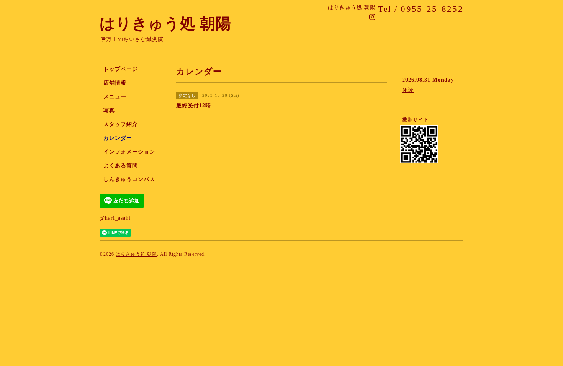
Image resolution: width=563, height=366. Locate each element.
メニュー (114, 97)
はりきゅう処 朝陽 (165, 23)
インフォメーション (129, 152)
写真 (109, 110)
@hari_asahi (115, 218)
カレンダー (117, 138)
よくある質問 (120, 165)
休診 (408, 90)
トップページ (120, 69)
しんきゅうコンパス (129, 179)
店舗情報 (114, 83)
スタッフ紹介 (120, 124)
